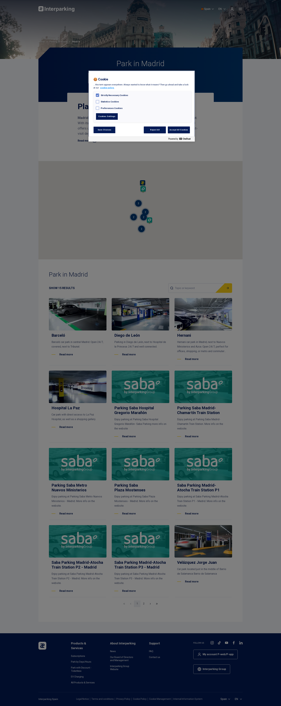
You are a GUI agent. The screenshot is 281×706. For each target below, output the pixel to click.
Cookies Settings (106, 116)
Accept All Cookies (179, 130)
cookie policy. (107, 88)
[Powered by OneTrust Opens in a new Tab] (180, 139)
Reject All (155, 130)
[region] (141, 106)
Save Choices (104, 130)
